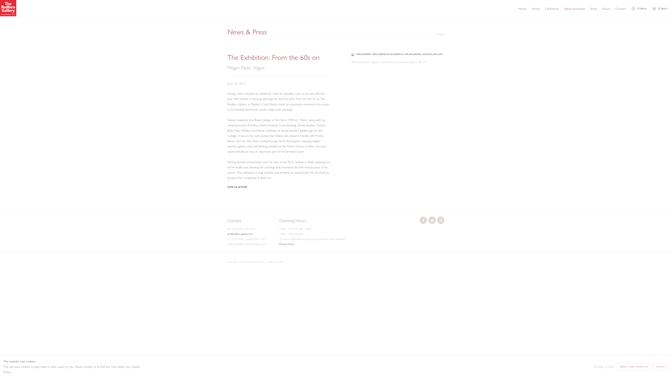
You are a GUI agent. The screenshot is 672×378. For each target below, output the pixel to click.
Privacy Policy (286, 244)
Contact (620, 9)
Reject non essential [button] (634, 366)
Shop (593, 9)
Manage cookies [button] (603, 367)
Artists (536, 9)
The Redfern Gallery (8, 8)
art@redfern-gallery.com (240, 234)
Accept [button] (661, 366)
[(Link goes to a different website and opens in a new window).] (423, 220)
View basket (654, 9)
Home (522, 9)
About (606, 9)
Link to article (237, 187)
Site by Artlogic (275, 261)
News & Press (247, 32)
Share (440, 34)
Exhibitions (552, 9)
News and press (574, 9)
